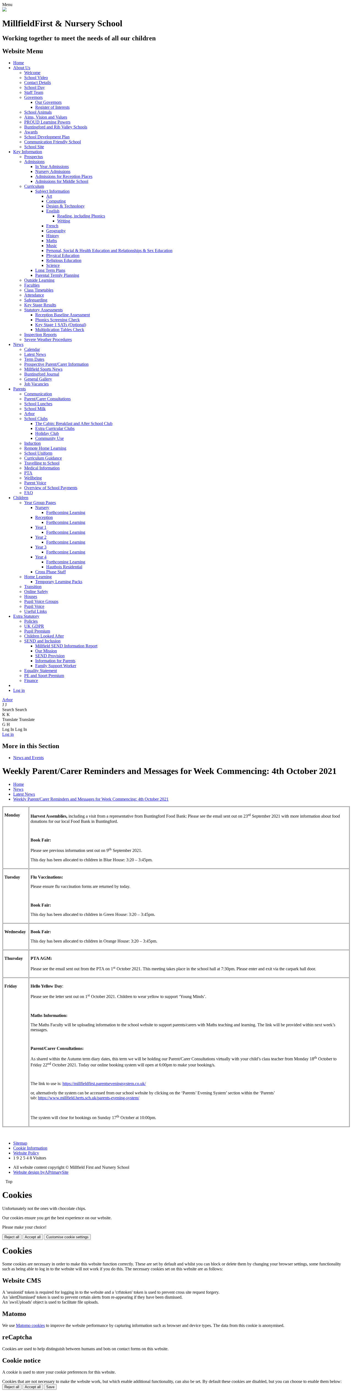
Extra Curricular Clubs (55, 428)
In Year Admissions (52, 166)
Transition (33, 586)
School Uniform (38, 453)
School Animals (38, 112)
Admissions (34, 161)
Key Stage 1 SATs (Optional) (60, 324)
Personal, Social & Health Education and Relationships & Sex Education (109, 250)
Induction (32, 443)
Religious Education (63, 260)
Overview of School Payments (50, 487)
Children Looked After (44, 636)
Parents (19, 389)
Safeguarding (35, 300)
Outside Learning (39, 280)
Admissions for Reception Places (63, 176)
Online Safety (36, 591)
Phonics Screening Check (57, 319)
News (18, 344)
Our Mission (46, 651)
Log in (19, 690)
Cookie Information (30, 1148)
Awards (31, 132)
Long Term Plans (50, 270)
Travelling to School (41, 463)
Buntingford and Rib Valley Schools (55, 127)
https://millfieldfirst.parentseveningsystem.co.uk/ (104, 1083)
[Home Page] (4, 10)
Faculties (32, 285)
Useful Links (35, 611)
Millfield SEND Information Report (66, 646)
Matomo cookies (30, 1325)
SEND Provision (50, 655)
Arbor (29, 413)
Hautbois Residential (64, 566)
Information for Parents (55, 660)
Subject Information (52, 191)
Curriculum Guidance (43, 458)
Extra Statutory (26, 616)
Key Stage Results (40, 305)
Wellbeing (33, 478)
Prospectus (33, 156)
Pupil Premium (37, 631)
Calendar (32, 349)
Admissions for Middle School (61, 181)
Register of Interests (52, 107)
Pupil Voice (34, 606)
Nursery (42, 507)
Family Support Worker (55, 665)
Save (50, 1387)
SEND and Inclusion (42, 641)
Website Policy (26, 1153)
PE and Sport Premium (44, 675)
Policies (31, 621)
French (52, 225)
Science (53, 265)
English (52, 211)
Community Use (49, 438)
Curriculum (34, 186)
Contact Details (37, 82)
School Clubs (36, 418)
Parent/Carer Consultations (47, 398)
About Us (21, 67)
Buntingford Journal (41, 374)
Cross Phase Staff (50, 571)
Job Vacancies (36, 384)
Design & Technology (65, 206)
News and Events (28, 757)
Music (51, 245)
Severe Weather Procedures (48, 339)
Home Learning (38, 576)
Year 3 (40, 547)
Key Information (27, 151)
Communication (38, 394)
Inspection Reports (40, 334)
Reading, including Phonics (81, 216)
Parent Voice (35, 482)
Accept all (33, 1237)
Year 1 (40, 527)
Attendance (34, 295)
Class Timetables (38, 290)
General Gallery (38, 379)
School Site (34, 146)
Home (18, 62)
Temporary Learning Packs (58, 581)
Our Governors (48, 102)
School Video (36, 77)
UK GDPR (34, 626)
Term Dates (34, 359)
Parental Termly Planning (57, 275)
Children (20, 497)
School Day (34, 87)
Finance (31, 680)
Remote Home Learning (45, 448)
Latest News (35, 354)
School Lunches (38, 403)
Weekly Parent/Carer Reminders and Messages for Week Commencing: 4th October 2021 (91, 799)
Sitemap (20, 1143)
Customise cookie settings (67, 1237)
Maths (51, 240)
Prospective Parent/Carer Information (56, 364)
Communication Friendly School (52, 141)
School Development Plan (47, 137)
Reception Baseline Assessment (62, 314)
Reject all (11, 1237)
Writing (63, 221)
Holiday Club (47, 433)
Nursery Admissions (52, 171)
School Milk (35, 408)
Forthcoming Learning (65, 512)
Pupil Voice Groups (41, 601)
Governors (33, 97)
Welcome (32, 72)
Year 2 (40, 537)
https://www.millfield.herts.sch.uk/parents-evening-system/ (88, 1097)
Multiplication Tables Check (59, 329)
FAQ (28, 492)
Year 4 (40, 557)
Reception (44, 517)
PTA (28, 473)
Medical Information (42, 468)
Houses (30, 596)
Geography (56, 230)
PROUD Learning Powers (47, 122)
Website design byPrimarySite (40, 1172)
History (52, 235)
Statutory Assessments (43, 310)
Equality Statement (40, 670)
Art (49, 196)
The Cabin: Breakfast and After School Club (73, 423)
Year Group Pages (40, 502)
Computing (56, 201)
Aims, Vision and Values (45, 117)
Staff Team (33, 92)
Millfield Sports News (43, 369)
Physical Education (62, 255)
